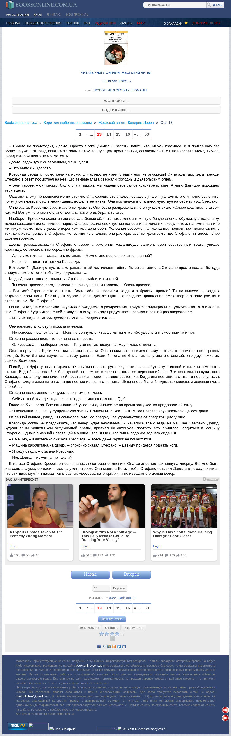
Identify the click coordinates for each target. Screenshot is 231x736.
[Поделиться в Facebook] (99, 646)
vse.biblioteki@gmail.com (32, 696)
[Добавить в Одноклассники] (114, 646)
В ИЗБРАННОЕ (133, 628)
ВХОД (38, 14)
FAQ (87, 23)
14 (108, 134)
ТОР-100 (72, 23)
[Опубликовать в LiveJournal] (104, 646)
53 (146, 134)
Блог (141, 23)
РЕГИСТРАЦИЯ (17, 14)
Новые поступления (43, 23)
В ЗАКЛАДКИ (174, 23)
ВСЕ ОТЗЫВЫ (89, 628)
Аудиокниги (105, 23)
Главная (13, 23)
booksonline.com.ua (89, 665)
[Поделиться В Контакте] (124, 646)
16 (127, 134)
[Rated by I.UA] (39, 729)
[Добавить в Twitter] (119, 646)
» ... (137, 134)
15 (118, 134)
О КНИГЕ (111, 628)
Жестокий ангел (122, 598)
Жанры (126, 23)
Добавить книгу (206, 23)
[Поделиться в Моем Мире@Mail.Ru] (109, 646)
